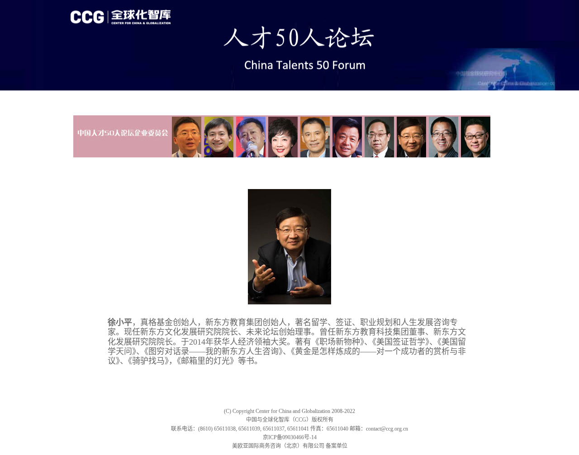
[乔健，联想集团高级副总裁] (282, 136)
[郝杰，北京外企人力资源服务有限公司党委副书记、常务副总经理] (249, 136)
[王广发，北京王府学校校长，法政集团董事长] (346, 136)
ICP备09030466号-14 (292, 437)
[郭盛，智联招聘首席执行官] (217, 136)
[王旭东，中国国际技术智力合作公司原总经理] (378, 136)
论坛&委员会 (181, 98)
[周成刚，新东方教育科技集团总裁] (474, 136)
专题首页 (89, 98)
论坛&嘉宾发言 (133, 98)
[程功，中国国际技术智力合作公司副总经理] (185, 136)
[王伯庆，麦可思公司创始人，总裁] (314, 136)
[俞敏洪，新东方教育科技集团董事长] (442, 136)
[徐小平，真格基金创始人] (410, 136)
